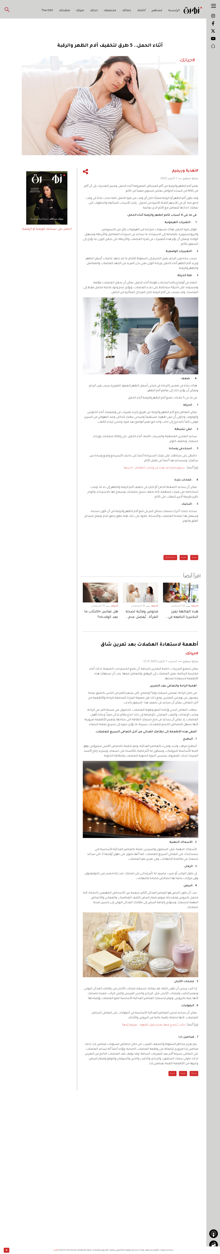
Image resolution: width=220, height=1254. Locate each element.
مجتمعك (110, 10)
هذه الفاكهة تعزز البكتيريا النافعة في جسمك (183, 615)
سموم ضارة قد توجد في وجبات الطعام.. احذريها (154, 468)
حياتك (94, 10)
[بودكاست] (213, 1233)
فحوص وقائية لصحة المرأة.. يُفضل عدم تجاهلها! (142, 615)
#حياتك (194, 606)
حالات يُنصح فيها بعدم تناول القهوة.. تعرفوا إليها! (154, 1025)
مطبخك (64, 10)
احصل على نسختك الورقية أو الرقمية (47, 229)
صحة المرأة (170, 557)
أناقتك (141, 10)
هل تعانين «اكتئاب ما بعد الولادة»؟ (101, 614)
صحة (194, 557)
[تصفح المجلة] (213, 1244)
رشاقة (194, 1073)
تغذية (183, 557)
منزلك (80, 10)
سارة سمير (190, 178)
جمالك (126, 10)
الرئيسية (174, 10)
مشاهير (157, 10)
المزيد (55, 1250)
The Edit (47, 10)
